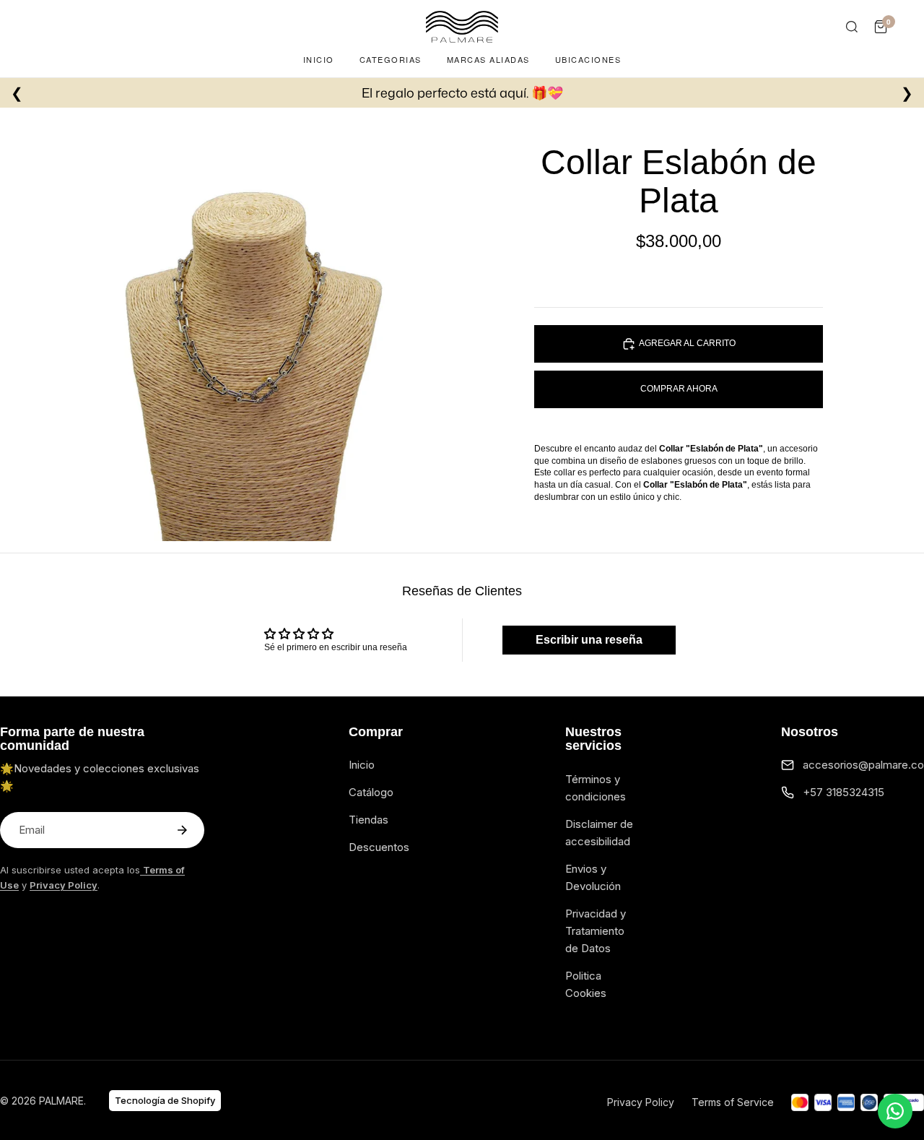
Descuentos (379, 847)
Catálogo (371, 792)
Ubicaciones (588, 59)
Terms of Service (733, 1102)
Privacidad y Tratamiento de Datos (595, 931)
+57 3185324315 (843, 792)
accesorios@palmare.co (863, 765)
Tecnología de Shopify (165, 1100)
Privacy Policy (640, 1102)
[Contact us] (895, 1111)
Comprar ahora (679, 389)
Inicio (318, 59)
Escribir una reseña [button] (589, 640)
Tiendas (368, 819)
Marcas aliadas (488, 59)
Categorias (390, 59)
